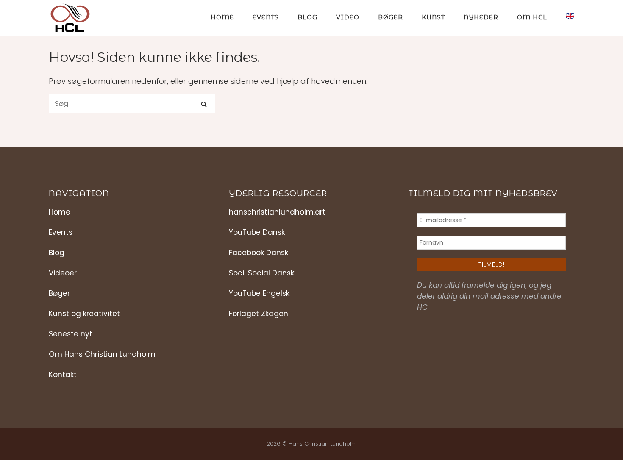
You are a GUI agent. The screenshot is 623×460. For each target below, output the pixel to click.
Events (266, 17)
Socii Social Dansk (261, 273)
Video (347, 17)
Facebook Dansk (258, 253)
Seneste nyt (70, 334)
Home (222, 17)
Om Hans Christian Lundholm (102, 354)
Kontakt (63, 374)
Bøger (390, 17)
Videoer (63, 273)
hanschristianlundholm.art (277, 212)
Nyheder (481, 17)
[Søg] (203, 104)
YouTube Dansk (257, 232)
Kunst (433, 17)
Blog (307, 17)
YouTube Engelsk (259, 293)
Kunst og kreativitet (84, 314)
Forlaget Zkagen (258, 314)
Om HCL (532, 17)
